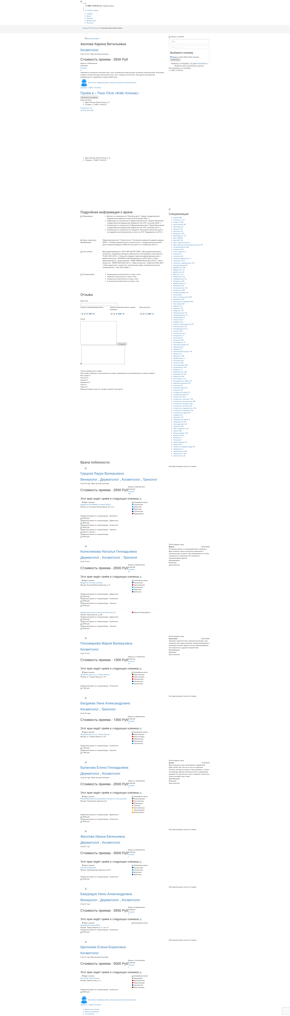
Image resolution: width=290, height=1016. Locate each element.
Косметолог (89, 49)
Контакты (90, 23)
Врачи (89, 16)
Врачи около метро (92, 1009)
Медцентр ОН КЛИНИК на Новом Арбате (95, 504)
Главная (90, 13)
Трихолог (150, 479)
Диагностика (91, 20)
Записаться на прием (89, 97)
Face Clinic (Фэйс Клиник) (89, 978)
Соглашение (89, 1014)
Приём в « (110, 92)
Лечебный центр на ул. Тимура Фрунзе (94, 674)
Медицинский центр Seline (90, 925)
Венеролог (89, 479)
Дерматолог (110, 479)
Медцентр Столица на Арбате (91, 582)
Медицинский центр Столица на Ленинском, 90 (98, 612)
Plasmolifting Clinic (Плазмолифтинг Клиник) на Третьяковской (103, 798)
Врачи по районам (92, 1011)
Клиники (90, 18)
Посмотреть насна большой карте (87, 109)
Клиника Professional (88, 867)
